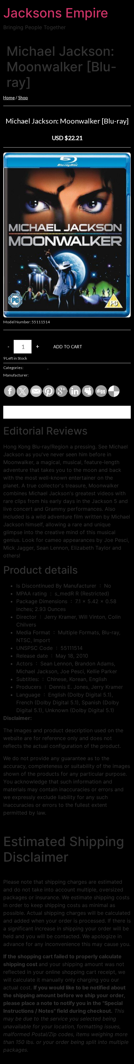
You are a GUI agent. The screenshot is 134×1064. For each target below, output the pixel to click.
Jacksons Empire (55, 13)
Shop (23, 97)
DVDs (54, 367)
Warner (36, 375)
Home (9, 97)
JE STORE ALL (35, 367)
